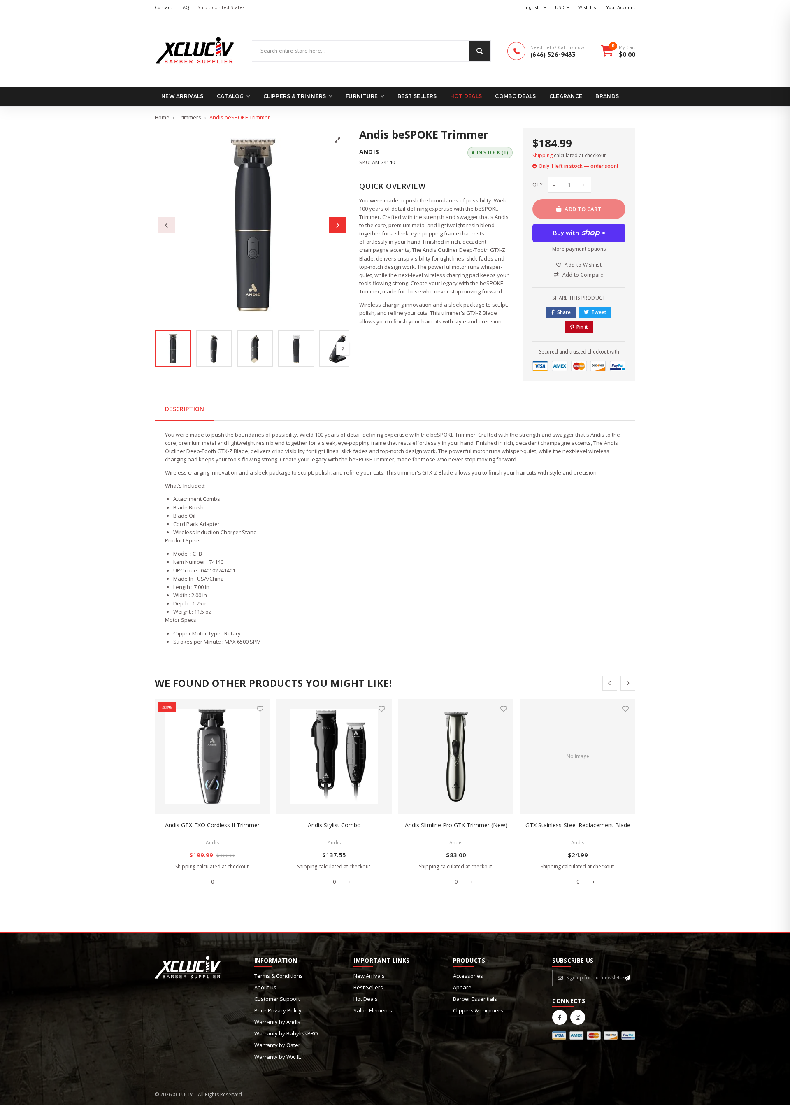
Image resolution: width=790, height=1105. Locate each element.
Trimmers (189, 117)
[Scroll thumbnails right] (342, 348)
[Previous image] (166, 225)
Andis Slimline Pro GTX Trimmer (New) (456, 825)
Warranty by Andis (277, 1022)
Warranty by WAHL (277, 1057)
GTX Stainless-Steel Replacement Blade (577, 825)
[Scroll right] (627, 683)
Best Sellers (417, 96)
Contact (163, 7)
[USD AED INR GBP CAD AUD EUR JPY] (562, 8)
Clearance (566, 96)
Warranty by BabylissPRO (286, 1033)
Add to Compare (583, 274)
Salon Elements (372, 1010)
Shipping (542, 155)
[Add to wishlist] (260, 708)
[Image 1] (173, 348)
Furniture (362, 96)
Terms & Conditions (278, 975)
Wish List (588, 7)
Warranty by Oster (277, 1045)
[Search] (479, 51)
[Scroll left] (609, 683)
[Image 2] (214, 348)
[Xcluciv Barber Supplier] (195, 51)
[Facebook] (559, 1017)
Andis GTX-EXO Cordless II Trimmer (212, 825)
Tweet (598, 312)
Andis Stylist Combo (334, 825)
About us (265, 987)
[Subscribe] (627, 978)
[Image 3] (255, 348)
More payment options (579, 248)
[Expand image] (337, 140)
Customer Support (277, 999)
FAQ (184, 7)
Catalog (230, 96)
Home (162, 117)
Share (564, 312)
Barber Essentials (475, 999)
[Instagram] (577, 1017)
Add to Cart (583, 209)
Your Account (620, 7)
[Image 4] (296, 348)
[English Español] (535, 8)
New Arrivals (182, 96)
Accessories (468, 975)
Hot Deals (466, 96)
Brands (607, 96)
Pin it (582, 326)
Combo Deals (515, 96)
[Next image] (337, 225)
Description (184, 409)
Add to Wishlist (583, 264)
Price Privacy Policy (278, 1010)
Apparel (463, 987)
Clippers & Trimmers (294, 96)
